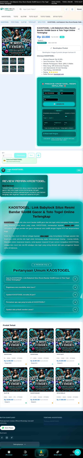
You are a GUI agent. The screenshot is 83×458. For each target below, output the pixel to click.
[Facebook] (2, 437)
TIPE (61, 90)
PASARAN (46, 90)
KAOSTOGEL (6, 16)
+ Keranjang (20, 155)
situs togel (44, 236)
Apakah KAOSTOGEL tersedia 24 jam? (20, 295)
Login (25, 455)
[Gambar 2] (13, 60)
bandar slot (69, 225)
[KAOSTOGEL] (7, 9)
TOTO (16, 16)
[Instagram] (7, 437)
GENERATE (59, 104)
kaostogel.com (59, 74)
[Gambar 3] (21, 60)
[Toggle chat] (77, 452)
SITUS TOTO (57, 16)
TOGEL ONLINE (67, 2)
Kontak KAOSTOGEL (51, 424)
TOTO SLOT (78, 2)
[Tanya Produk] (38, 155)
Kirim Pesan (9, 428)
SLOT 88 (23, 22)
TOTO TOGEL (56, 2)
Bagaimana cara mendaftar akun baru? (20, 287)
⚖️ (72, 9)
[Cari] (21, 9)
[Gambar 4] (5, 68)
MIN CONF (46, 96)
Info (79, 170)
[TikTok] (12, 437)
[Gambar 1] (5, 60)
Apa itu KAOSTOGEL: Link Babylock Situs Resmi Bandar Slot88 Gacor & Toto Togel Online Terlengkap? (38, 279)
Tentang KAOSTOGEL (51, 421)
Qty (3, 152)
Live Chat (74, 455)
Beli (31, 155)
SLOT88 (54, 3)
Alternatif (58, 455)
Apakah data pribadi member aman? (19, 309)
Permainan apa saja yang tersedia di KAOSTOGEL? (25, 302)
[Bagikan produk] (79, 29)
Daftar (41, 455)
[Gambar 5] (13, 68)
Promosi (9, 455)
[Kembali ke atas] (78, 447)
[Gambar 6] (21, 68)
